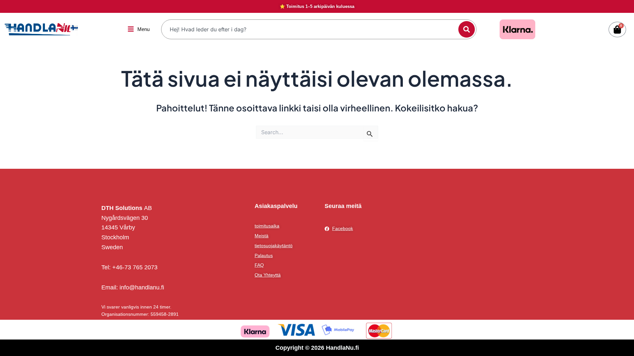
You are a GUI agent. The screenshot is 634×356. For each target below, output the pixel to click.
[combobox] (310, 29)
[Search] (466, 29)
